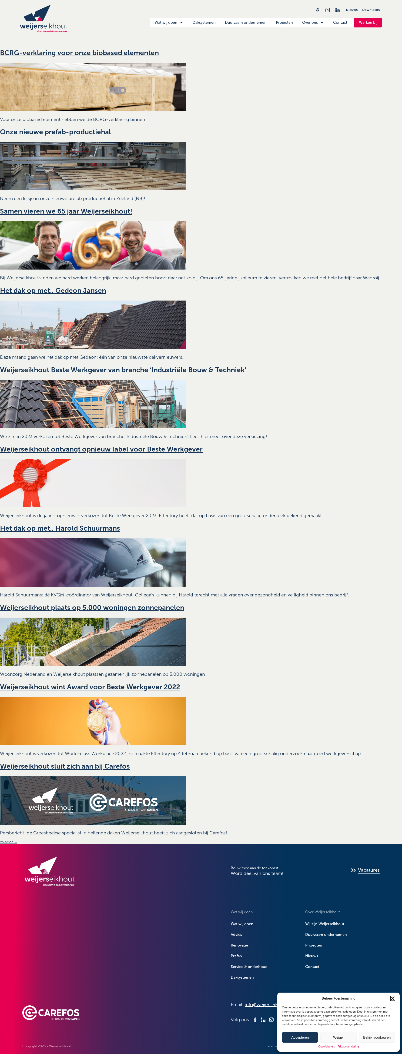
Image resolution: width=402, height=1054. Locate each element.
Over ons (310, 22)
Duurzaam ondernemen (246, 22)
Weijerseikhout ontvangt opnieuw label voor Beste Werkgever (101, 449)
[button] (392, 998)
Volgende (8, 842)
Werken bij (368, 22)
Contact (340, 22)
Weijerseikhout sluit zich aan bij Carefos (65, 766)
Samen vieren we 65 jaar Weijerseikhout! (66, 211)
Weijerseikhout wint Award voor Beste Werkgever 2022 (90, 687)
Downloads (371, 10)
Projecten (284, 22)
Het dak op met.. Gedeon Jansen (53, 290)
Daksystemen (204, 22)
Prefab (236, 956)
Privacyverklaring (348, 1046)
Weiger (338, 1037)
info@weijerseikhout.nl (269, 1004)
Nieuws (352, 10)
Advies (236, 934)
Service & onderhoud (249, 966)
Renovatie (239, 945)
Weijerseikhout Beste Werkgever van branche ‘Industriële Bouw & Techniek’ (123, 370)
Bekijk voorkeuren (377, 1037)
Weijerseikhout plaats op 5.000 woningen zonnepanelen (92, 607)
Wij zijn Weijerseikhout (324, 924)
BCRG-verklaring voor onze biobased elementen (79, 53)
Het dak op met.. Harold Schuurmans (60, 528)
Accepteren (300, 1037)
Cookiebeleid (326, 1046)
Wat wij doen (166, 22)
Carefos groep (276, 1046)
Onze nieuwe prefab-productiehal (55, 132)
